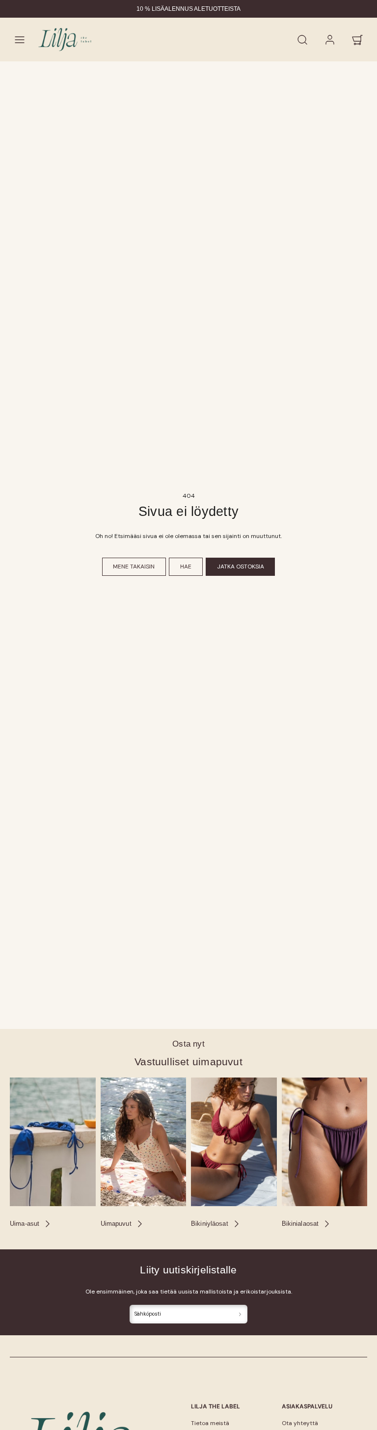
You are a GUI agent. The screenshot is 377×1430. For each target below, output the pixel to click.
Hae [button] (185, 566)
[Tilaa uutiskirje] (240, 1314)
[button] (19, 40)
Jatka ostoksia (240, 566)
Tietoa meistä (210, 1423)
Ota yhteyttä (300, 1423)
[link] (330, 40)
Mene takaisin (134, 566)
